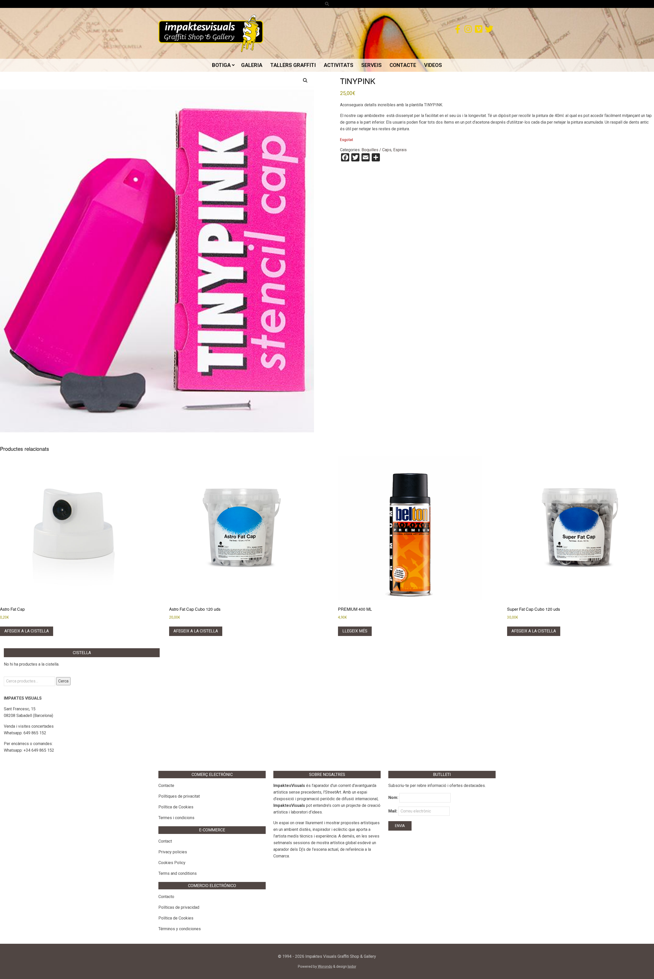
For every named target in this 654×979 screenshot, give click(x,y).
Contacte (166, 785)
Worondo (325, 966)
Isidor (352, 966)
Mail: (393, 811)
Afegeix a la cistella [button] (26, 631)
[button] (305, 80)
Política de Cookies (175, 807)
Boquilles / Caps (376, 149)
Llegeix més (354, 631)
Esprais (400, 149)
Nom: (393, 797)
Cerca (63, 681)
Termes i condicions (176, 817)
